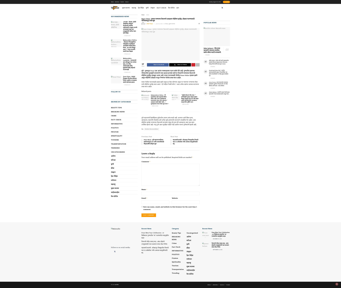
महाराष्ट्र (134, 7)
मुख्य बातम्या (126, 7)
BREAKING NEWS (118, 111)
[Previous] (169, 112)
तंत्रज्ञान (153, 7)
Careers (122, 2)
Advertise (117, 2)
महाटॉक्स (117, 285)
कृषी (147, 7)
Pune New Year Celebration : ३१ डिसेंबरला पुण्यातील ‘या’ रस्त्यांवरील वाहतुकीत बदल (155, 235)
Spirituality (116, 136)
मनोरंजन (113, 180)
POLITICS (114, 127)
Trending (115, 148)
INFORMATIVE (116, 123)
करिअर (113, 160)
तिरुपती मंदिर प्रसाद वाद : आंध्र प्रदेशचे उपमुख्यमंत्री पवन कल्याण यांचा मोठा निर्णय (154, 243)
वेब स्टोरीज (171, 7)
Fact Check (161, 7)
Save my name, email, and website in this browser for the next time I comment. (170, 208)
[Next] (172, 112)
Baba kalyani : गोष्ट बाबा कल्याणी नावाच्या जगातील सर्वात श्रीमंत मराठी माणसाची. (212, 50)
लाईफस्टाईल (115, 192)
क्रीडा (112, 168)
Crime (147, 15)
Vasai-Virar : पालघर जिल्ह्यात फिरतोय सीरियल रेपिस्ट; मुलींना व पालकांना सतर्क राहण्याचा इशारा (130, 80)
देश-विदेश (141, 7)
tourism (115, 140)
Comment (145, 161)
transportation (118, 144)
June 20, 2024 (159, 24)
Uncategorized (118, 152)
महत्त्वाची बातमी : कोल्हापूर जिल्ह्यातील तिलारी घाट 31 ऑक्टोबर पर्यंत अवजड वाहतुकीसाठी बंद (155, 250)
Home (142, 15)
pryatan (114, 132)
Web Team (150, 24)
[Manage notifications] (336, 284)
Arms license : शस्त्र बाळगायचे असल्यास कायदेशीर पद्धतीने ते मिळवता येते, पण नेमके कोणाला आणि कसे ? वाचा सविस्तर (218, 84)
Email (144, 198)
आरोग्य (113, 156)
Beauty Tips (116, 107)
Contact (127, 2)
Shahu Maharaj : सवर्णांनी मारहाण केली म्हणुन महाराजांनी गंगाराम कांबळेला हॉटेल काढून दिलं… (219, 93)
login (227, 2)
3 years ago (127, 36)
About (112, 2)
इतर (178, 7)
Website (175, 198)
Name (144, 189)
